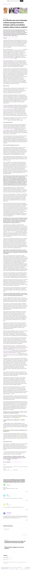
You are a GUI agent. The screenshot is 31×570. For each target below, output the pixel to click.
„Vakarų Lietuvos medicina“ (18, 49)
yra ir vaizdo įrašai (11, 231)
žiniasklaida (26, 466)
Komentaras (24, 534)
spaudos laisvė (12, 466)
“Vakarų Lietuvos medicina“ (12, 37)
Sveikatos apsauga (5, 18)
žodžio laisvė (5, 467)
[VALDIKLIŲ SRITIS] (15, 552)
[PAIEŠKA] (26, 3)
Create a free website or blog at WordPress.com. (9, 562)
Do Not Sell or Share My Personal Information (20, 562)
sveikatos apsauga (17, 466)
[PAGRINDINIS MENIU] (24, 3)
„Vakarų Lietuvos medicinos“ (8, 58)
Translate (9, 559)
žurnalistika (10, 467)
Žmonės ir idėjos (6, 4)
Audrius (8, 484)
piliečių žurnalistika (6, 466)
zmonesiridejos (9, 512)
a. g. (3, 465)
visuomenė (22, 466)
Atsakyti (26, 491)
